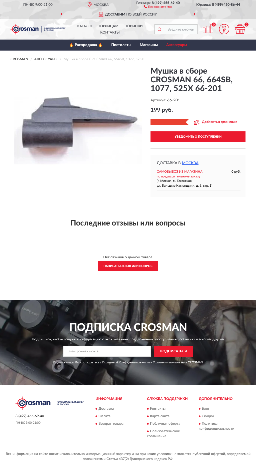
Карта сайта (160, 416)
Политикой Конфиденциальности (126, 362)
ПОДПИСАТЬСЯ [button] (173, 351)
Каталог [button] (85, 26)
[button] (158, 6)
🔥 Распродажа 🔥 (86, 45)
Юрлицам (108, 26)
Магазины (149, 45)
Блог (206, 408)
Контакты (110, 32)
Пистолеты (121, 45)
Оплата (104, 416)
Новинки (133, 26)
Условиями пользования (170, 362)
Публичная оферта (165, 423)
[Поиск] (159, 29)
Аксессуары (176, 45)
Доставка (106, 408)
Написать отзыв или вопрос (128, 266)
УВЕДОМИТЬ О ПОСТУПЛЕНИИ (198, 136)
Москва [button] (190, 163)
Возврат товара (111, 423)
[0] (240, 29)
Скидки (208, 416)
